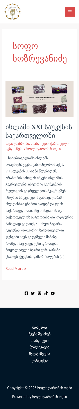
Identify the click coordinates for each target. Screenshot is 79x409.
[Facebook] (26, 293)
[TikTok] (46, 293)
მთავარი (39, 327)
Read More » (15, 268)
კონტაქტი (40, 360)
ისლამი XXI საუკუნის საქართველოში (38, 131)
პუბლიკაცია (39, 347)
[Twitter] (33, 293)
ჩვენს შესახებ (39, 334)
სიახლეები (39, 143)
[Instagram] (39, 293)
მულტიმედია (39, 353)
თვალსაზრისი (17, 143)
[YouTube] (53, 293)
